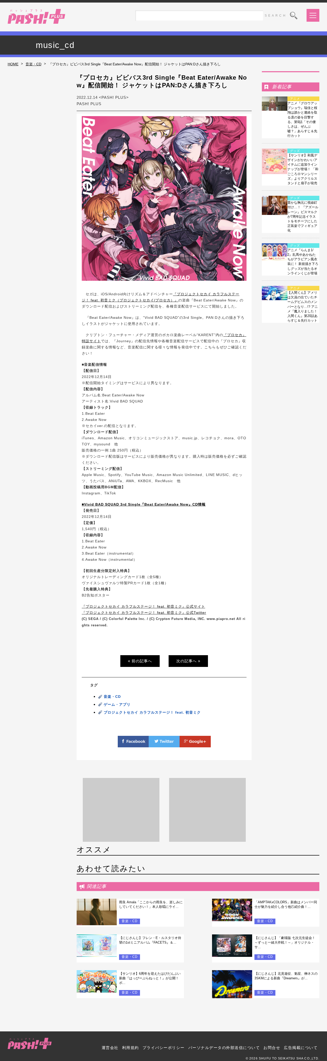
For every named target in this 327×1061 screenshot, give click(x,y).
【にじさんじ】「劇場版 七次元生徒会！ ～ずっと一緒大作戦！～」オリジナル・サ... (284, 942)
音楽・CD (33, 64)
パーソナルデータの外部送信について (224, 1047)
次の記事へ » (188, 661)
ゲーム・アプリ (117, 704)
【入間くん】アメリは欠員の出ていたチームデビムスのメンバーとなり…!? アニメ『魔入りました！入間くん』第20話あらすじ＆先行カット (302, 306)
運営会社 (110, 1047)
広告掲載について (301, 1047)
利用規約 (130, 1047)
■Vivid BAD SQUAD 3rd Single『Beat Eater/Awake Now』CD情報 (144, 504)
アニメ (295, 99)
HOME (13, 64)
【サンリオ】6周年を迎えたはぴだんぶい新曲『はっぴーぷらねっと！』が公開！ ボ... (150, 978)
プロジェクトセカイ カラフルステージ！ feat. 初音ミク (152, 712)
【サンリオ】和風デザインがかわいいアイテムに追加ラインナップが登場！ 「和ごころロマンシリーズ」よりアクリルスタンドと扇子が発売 (302, 169)
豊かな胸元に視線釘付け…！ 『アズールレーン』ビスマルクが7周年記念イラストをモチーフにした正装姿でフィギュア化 (302, 216)
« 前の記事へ (140, 661)
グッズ (295, 151)
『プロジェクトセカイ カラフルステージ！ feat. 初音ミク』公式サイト (143, 606)
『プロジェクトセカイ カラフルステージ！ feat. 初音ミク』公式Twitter (144, 613)
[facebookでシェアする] (133, 744)
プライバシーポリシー (164, 1047)
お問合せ (271, 1047)
